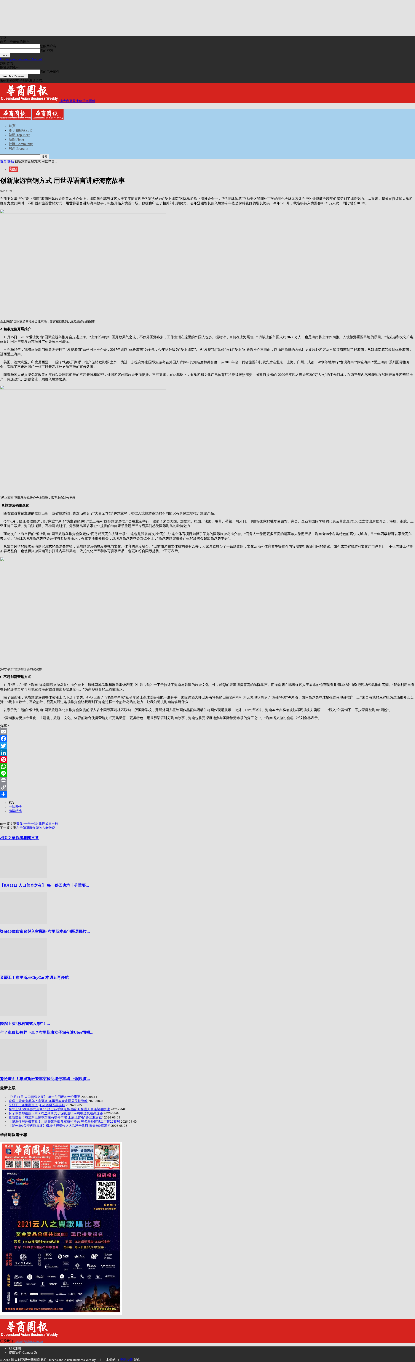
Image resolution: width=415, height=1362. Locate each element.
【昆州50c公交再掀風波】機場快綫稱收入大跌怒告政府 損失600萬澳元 (59, 1125)
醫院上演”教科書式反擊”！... (25, 1023)
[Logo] (16, 118)
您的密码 (46, 50)
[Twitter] (207, 745)
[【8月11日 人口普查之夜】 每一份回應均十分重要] (23, 877)
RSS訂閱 (15, 1348)
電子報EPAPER (20, 130)
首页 (3, 161)
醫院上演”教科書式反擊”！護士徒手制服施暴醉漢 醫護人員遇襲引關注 (59, 1109)
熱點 (10, 161)
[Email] (207, 731)
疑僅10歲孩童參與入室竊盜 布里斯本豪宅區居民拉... (45, 931)
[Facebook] (207, 738)
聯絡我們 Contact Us (23, 1352)
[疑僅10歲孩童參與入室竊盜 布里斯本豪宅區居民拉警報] (23, 923)
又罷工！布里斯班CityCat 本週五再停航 (34, 977)
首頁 (12, 126)
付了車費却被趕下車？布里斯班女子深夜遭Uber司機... (46, 1032)
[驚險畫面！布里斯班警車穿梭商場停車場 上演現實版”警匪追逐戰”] (23, 1070)
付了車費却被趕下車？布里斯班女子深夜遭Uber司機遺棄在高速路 (56, 1113)
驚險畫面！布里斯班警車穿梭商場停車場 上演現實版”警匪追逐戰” (56, 1117)
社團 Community (21, 144)
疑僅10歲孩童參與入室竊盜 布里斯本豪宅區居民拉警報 (48, 1101)
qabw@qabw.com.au (29, 1341)
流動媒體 (126, 1360)
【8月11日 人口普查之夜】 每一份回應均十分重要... (44, 885)
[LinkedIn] (207, 752)
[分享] (207, 794)
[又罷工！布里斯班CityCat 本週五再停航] (23, 969)
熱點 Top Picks (19, 135)
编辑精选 (15, 811)
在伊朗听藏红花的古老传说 (35, 828)
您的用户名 (48, 46)
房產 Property (18, 148)
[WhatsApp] (207, 766)
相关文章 (8, 838)
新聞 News (16, 139)
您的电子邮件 (49, 71)
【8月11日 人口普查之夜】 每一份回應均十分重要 (44, 1097)
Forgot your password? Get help (21, 59)
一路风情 (15, 807)
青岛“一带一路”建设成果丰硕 (37, 823)
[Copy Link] (207, 787)
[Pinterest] (207, 759)
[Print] (207, 780)
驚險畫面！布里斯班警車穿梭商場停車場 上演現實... (45, 1079)
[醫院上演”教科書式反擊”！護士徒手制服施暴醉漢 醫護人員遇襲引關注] (23, 1015)
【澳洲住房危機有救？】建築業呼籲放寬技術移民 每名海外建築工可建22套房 (64, 1121)
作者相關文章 (27, 838)
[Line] (207, 773)
